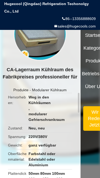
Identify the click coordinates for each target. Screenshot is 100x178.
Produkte (21, 90)
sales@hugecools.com (77, 26)
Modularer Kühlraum (49, 90)
